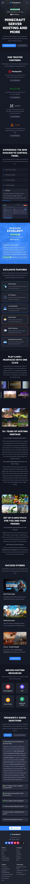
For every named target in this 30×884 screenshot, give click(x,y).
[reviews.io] (15, 9)
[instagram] (18, 843)
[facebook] (6, 843)
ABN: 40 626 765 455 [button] (14, 839)
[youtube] (15, 843)
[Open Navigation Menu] (27, 2)
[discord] (9, 843)
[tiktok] (24, 843)
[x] (21, 843)
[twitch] (12, 843)
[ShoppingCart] (2, 2)
